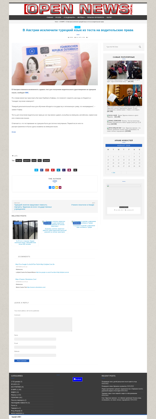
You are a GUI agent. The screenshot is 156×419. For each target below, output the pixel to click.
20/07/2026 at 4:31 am (21, 266)
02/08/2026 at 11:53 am (22, 281)
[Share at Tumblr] (63, 170)
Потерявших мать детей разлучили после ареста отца (119, 381)
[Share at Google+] (47, 170)
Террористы (15, 408)
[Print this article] (75, 170)
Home (56, 21)
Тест (39, 160)
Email (16, 343)
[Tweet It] (36, 170)
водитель (27, 160)
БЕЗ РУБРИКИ (16, 387)
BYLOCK (58, 17)
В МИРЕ (62, 21)
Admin (55, 181)
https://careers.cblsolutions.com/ (25, 279)
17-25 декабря (69, 17)
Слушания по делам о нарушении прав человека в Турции (84, 226)
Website (16, 351)
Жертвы (81, 17)
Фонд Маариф (15, 411)
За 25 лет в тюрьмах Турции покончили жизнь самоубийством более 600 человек (25, 242)
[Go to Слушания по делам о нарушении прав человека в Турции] (84, 224)
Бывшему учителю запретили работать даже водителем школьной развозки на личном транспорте (54, 230)
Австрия (18, 160)
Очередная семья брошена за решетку (114, 386)
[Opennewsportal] (78, 9)
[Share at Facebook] (41, 170)
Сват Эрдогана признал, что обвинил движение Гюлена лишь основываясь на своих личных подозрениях (123, 129)
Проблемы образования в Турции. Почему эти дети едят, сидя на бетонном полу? (123, 80)
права (34, 160)
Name (16, 335)
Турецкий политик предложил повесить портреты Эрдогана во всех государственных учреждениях (33, 207)
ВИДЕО (13, 392)
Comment (17, 315)
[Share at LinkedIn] (58, 170)
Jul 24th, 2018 (80, 37)
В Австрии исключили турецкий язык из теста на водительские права (78, 30)
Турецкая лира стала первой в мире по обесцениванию (120, 393)
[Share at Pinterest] (53, 170)
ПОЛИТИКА (15, 397)
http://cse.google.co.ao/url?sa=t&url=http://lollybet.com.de (34, 264)
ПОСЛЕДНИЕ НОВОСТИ (19, 403)
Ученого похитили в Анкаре (83, 205)
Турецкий (46, 160)
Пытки (109, 17)
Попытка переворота (95, 17)
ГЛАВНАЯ (50, 17)
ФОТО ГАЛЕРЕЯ (124, 207)
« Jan (113, 172)
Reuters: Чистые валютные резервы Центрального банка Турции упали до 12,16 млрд (124, 122)
